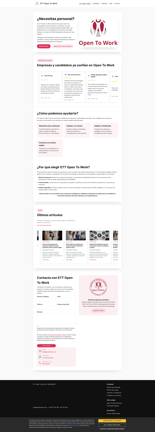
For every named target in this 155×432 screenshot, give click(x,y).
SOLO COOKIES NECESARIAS (112, 425)
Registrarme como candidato (63, 46)
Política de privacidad (113, 387)
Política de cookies (113, 390)
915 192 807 (46, 364)
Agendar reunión (98, 310)
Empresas (104, 3)
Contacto (117, 3)
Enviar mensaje (46, 345)
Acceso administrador (113, 413)
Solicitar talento (44, 46)
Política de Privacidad (55, 335)
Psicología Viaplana (113, 406)
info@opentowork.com (49, 352)
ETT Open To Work (85, 3)
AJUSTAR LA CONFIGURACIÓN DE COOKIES (112, 428)
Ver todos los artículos (44, 225)
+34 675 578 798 (47, 358)
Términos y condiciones (114, 393)
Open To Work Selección (114, 403)
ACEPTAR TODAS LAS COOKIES (112, 420)
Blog (111, 3)
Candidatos (96, 3)
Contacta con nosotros (114, 395)
